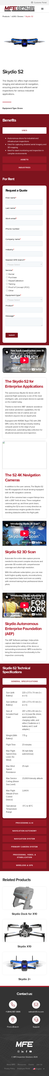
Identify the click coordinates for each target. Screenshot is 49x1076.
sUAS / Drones (17, 16)
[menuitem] (38, 1069)
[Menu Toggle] (42, 8)
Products (6, 16)
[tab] (24, 130)
